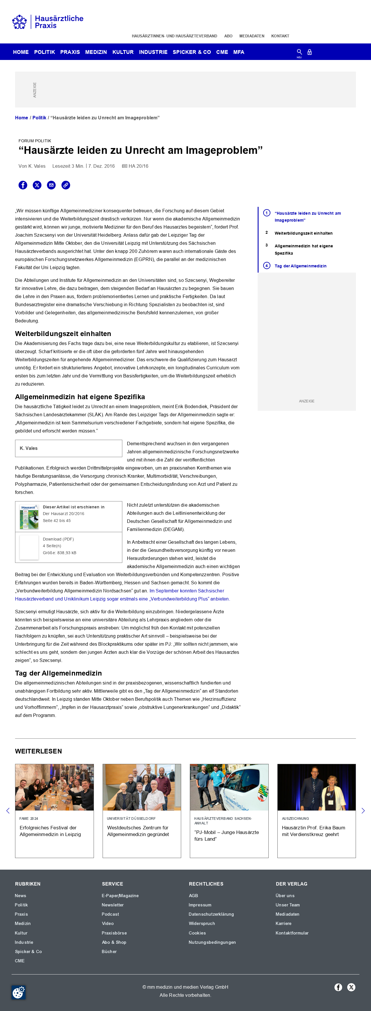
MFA (238, 52)
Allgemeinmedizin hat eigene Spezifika (304, 250)
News (21, 895)
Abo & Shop (114, 942)
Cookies (197, 933)
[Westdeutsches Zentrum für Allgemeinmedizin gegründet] (142, 811)
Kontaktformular (292, 933)
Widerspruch (202, 923)
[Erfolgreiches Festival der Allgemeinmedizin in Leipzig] (54, 811)
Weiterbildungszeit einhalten (304, 233)
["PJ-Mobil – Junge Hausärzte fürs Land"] (229, 811)
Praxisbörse (114, 933)
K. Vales (37, 166)
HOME (21, 52)
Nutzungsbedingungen (212, 942)
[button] (363, 810)
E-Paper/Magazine (120, 895)
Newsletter (113, 905)
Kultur (123, 52)
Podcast (110, 914)
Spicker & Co (28, 951)
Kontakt (280, 36)
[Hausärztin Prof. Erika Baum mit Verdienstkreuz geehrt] (316, 811)
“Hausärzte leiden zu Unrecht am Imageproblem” (308, 217)
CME (222, 52)
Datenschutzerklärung (211, 914)
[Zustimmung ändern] (19, 992)
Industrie (153, 52)
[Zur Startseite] (48, 21)
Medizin (96, 52)
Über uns (285, 895)
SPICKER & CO (192, 52)
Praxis (70, 52)
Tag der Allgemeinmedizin (301, 266)
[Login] (309, 53)
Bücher (109, 951)
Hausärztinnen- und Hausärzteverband (174, 36)
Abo (228, 36)
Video (108, 923)
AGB (194, 895)
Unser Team (288, 905)
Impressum (200, 905)
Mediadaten (251, 36)
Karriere (284, 923)
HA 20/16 (138, 166)
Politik (44, 52)
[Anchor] (114, 333)
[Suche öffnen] (299, 53)
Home (21, 118)
